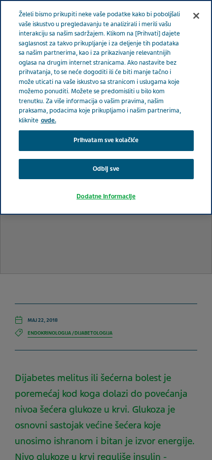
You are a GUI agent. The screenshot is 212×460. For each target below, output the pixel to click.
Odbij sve (106, 169)
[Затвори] (196, 16)
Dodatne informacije (105, 196)
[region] (106, 107)
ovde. (48, 120)
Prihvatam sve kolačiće (106, 140)
